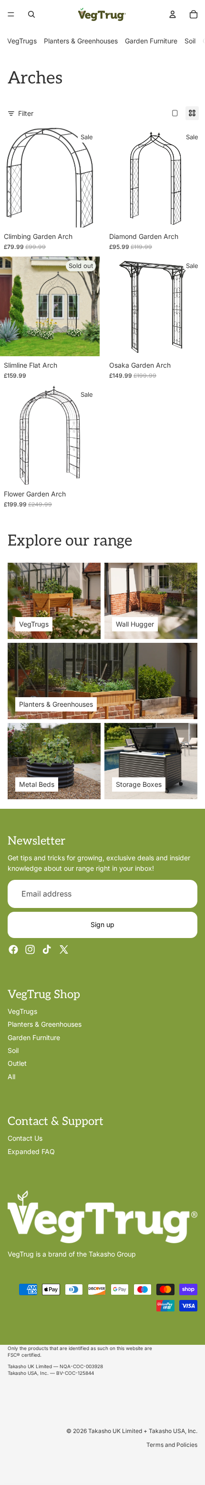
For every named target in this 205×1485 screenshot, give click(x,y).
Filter (25, 113)
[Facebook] (13, 949)
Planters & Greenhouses (81, 41)
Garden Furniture (151, 41)
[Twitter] (64, 949)
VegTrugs (22, 41)
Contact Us (25, 1138)
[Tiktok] (46, 949)
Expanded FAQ (31, 1151)
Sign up (102, 925)
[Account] (172, 14)
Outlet (17, 1064)
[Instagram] (30, 949)
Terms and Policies (171, 1444)
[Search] (31, 14)
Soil (189, 41)
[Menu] (11, 14)
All (11, 1076)
